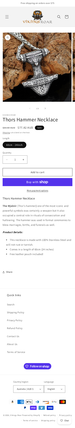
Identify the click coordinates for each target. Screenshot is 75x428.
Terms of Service (16, 352)
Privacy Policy (14, 320)
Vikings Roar (16, 415)
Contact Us (13, 336)
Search (11, 304)
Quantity (7, 152)
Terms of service (30, 420)
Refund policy (49, 415)
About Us (12, 344)
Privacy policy (65, 415)
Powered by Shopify (31, 415)
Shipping (6, 132)
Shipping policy (48, 420)
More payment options (37, 190)
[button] (7, 17)
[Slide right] (45, 108)
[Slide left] (30, 108)
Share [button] (9, 271)
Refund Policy (14, 328)
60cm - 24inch (14, 144)
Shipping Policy (15, 312)
